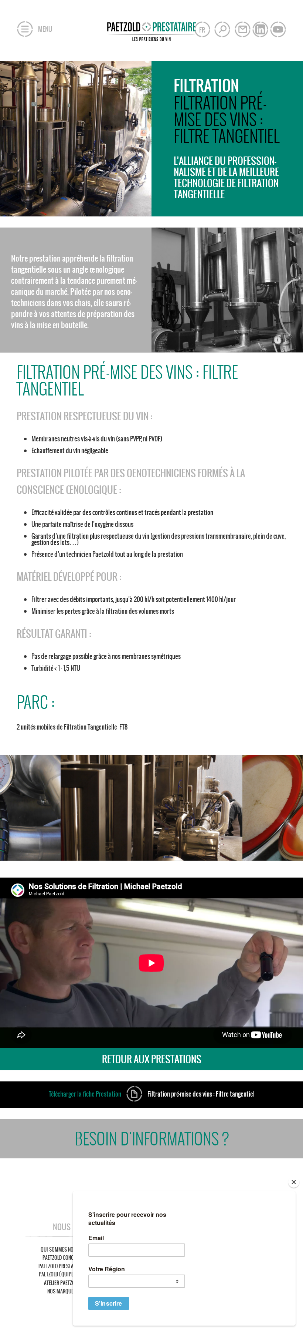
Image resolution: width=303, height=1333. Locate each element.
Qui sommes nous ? (62, 1249)
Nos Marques (61, 1291)
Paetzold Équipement (61, 1274)
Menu (44, 29)
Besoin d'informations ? (152, 1138)
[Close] (293, 1182)
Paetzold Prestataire (61, 1266)
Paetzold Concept (61, 1257)
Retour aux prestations (151, 1059)
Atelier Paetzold (61, 1283)
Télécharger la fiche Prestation (152, 1094)
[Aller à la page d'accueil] (151, 27)
